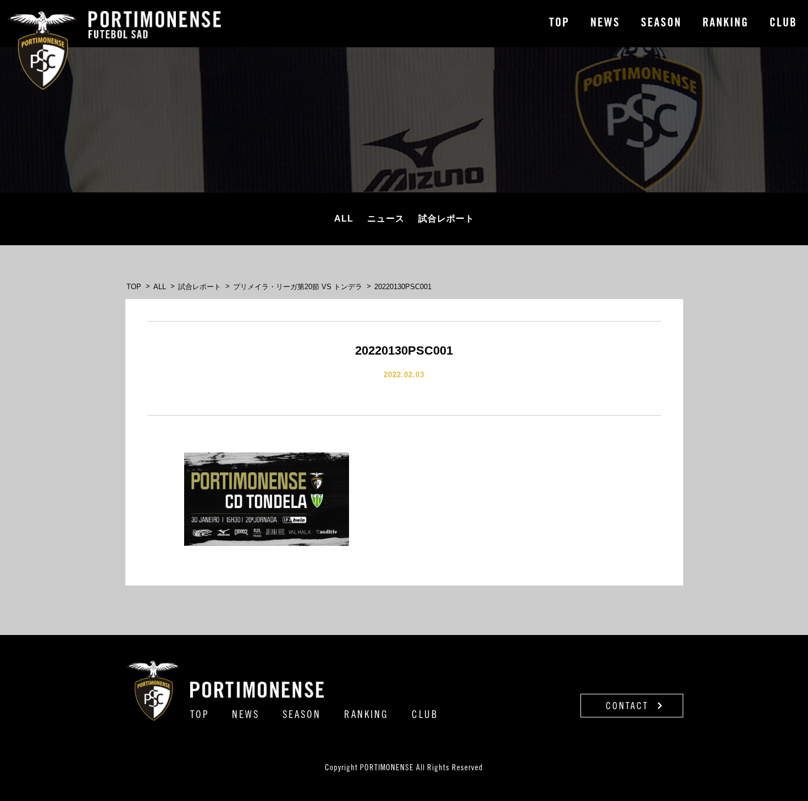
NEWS (605, 24)
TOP (559, 24)
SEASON (661, 24)
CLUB (783, 24)
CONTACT (629, 707)
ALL (343, 218)
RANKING (725, 24)
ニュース (386, 218)
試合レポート (446, 218)
